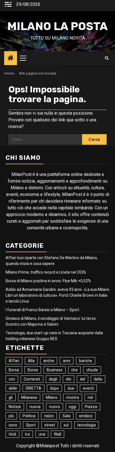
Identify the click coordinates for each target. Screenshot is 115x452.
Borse (33, 370)
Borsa (14, 370)
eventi (88, 388)
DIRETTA (33, 388)
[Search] (106, 58)
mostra (72, 397)
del (82, 379)
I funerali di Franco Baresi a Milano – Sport (42, 310)
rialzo (49, 416)
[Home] (11, 58)
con (12, 379)
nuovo (54, 406)
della (98, 379)
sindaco (86, 416)
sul (66, 425)
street (49, 425)
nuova (35, 406)
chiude (92, 370)
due (71, 388)
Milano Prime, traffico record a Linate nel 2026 (46, 272)
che (74, 370)
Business (55, 370)
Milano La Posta (57, 26)
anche (48, 360)
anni (66, 360)
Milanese (29, 397)
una (42, 434)
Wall (57, 434)
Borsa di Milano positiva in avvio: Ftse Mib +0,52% (48, 281)
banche (85, 360)
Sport (31, 425)
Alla (31, 360)
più (11, 416)
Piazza (91, 406)
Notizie (15, 406)
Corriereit (32, 379)
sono (13, 425)
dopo (54, 388)
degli (53, 379)
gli (11, 397)
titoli (12, 434)
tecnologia (86, 425)
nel (90, 397)
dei (68, 379)
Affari (14, 360)
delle (13, 388)
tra (27, 434)
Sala (66, 416)
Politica (29, 416)
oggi (72, 406)
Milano (52, 397)
